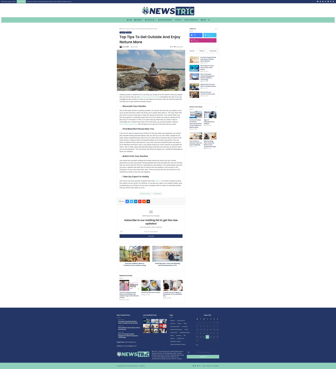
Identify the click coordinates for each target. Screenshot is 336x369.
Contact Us (209, 366)
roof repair (178, 335)
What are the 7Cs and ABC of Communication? (208, 85)
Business (139, 20)
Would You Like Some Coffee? (150, 292)
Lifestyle (127, 28)
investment (185, 326)
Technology (150, 20)
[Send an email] (127, 46)
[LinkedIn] (135, 201)
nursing (186, 329)
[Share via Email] (148, 201)
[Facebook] (127, 201)
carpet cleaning (181, 320)
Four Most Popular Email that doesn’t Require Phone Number (208, 59)
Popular (192, 51)
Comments (213, 51)
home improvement (175, 326)
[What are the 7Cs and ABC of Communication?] (194, 87)
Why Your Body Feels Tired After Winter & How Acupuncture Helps (210, 144)
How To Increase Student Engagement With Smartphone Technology (207, 77)
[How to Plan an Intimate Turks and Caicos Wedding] (196, 135)
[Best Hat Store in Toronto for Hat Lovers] (194, 94)
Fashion (179, 353)
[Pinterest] (140, 201)
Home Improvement (165, 20)
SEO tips (172, 338)
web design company (175, 341)
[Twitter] (131, 201)
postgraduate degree (185, 332)
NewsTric (142, 366)
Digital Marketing (191, 20)
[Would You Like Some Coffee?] (151, 285)
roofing (172, 335)
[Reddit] (144, 201)
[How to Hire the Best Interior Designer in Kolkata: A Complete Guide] (146, 331)
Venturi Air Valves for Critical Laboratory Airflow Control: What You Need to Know (196, 123)
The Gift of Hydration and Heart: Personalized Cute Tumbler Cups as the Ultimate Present (129, 295)
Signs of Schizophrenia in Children (36, 1)
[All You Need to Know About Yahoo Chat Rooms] (194, 68)
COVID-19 (172, 323)
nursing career (173, 332)
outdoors (158, 193)
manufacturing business (176, 329)
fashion (179, 323)
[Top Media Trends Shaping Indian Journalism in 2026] (163, 331)
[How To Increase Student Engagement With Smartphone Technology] (194, 76)
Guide (185, 323)
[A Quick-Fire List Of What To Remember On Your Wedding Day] (173, 285)
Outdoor (129, 32)
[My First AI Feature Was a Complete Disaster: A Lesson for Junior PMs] (155, 331)
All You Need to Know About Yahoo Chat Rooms (207, 67)
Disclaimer (216, 366)
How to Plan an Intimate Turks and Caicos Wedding (196, 143)
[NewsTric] (168, 11)
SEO (185, 335)
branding (172, 320)
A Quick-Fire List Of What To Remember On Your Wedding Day (172, 294)
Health (178, 20)
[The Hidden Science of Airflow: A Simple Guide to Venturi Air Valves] (163, 326)
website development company (178, 344)
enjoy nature (146, 193)
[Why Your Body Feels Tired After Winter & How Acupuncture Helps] (210, 135)
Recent (202, 51)
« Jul (197, 345)
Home (130, 20)
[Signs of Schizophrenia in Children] (210, 114)
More (204, 20)
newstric (125, 46)
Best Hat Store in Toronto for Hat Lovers (207, 93)
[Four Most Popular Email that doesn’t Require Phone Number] (194, 59)
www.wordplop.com (130, 342)
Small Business (180, 338)
